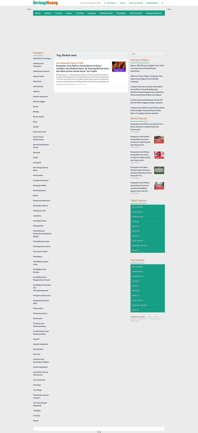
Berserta (135, 226)
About (155, 317)
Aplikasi (36, 91)
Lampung (37, 215)
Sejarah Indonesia (40, 344)
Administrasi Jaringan (42, 58)
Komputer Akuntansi (41, 200)
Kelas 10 (135, 236)
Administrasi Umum (41, 71)
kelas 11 (135, 250)
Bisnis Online (38, 116)
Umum (35, 420)
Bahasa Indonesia (40, 96)
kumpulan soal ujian (139, 245)
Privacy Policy (142, 319)
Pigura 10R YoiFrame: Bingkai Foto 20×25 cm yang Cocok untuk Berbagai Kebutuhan (147, 68)
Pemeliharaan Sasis (41, 241)
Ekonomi (36, 152)
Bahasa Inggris (39, 101)
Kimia (35, 195)
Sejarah (36, 339)
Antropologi (38, 86)
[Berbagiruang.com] (45, 3)
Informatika (38, 175)
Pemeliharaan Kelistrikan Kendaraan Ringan (42, 233)
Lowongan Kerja (39, 221)
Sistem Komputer (40, 367)
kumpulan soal (137, 217)
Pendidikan (37, 256)
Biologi (36, 111)
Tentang (135, 221)
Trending (36, 410)
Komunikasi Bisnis (40, 205)
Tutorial (36, 415)
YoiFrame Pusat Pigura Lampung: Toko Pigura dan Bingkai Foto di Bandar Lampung (146, 79)
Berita (35, 106)
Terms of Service (154, 319)
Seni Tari (36, 354)
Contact (133, 319)
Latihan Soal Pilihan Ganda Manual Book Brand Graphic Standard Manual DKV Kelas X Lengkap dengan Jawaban (147, 110)
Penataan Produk (40, 251)
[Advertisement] (99, 33)
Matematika (38, 226)
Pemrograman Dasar (41, 246)
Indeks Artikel (135, 321)
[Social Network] (162, 3)
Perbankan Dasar (40, 313)
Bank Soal (135, 231)
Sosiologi (37, 385)
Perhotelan (37, 318)
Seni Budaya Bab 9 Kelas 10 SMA (69, 63)
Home (149, 317)
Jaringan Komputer (41, 180)
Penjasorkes (38, 308)
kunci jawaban (137, 207)
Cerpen (36, 127)
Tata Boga (37, 390)
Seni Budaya (38, 349)
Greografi (37, 162)
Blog (35, 121)
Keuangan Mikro (39, 185)
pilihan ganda (137, 212)
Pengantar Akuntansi (42, 295)
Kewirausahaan (39, 190)
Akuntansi (37, 81)
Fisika (35, 157)
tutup (29, 9)
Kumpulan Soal (39, 210)
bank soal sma (137, 241)
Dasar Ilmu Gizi (39, 132)
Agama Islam (38, 76)
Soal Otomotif (39, 380)
